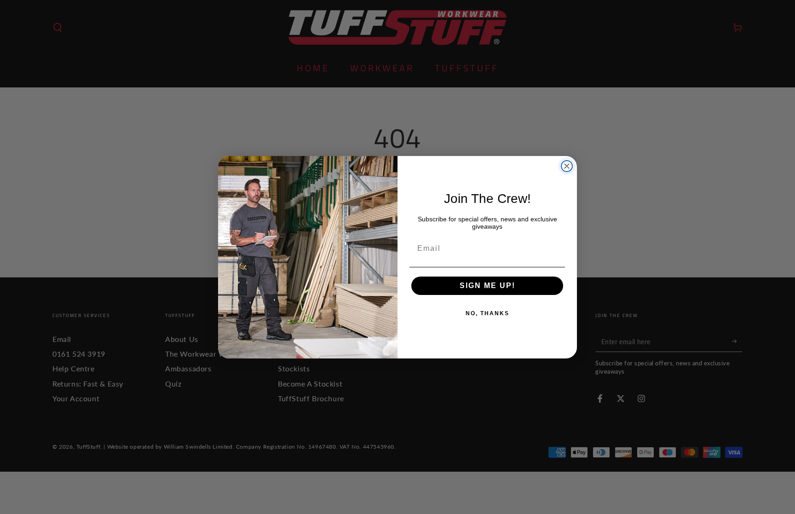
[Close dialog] (566, 166)
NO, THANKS (487, 313)
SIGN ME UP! (487, 285)
